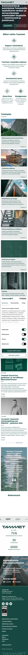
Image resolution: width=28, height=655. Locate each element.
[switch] (24, 334)
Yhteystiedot (5, 635)
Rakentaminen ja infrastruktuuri (10, 619)
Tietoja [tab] (23, 303)
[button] (26, 2)
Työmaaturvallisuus (7, 621)
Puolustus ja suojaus (7, 628)
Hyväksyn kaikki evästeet (14, 350)
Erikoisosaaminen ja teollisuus (9, 626)
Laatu (3, 641)
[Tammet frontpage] (7, 2)
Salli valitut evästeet (14, 355)
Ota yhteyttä (7, 25)
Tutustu (22, 146)
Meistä (3, 637)
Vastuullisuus (5, 639)
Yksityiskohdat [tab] (14, 303)
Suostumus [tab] (5, 303)
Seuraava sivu (19, 442)
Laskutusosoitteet (6, 644)
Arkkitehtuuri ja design (7, 624)
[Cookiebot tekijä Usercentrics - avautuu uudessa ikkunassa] (19, 299)
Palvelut (4, 631)
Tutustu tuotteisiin (20, 25)
